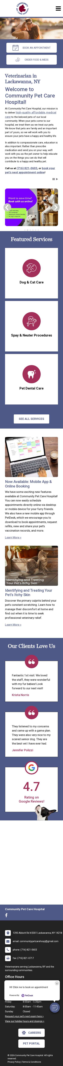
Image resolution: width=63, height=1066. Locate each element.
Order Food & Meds (37, 59)
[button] (55, 1008)
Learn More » (13, 537)
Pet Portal (31, 1043)
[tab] (25, 230)
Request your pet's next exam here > (24, 1016)
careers (34, 1032)
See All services (31, 418)
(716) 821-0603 (27, 168)
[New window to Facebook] (7, 916)
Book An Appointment (37, 47)
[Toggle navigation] (58, 8)
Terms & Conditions (31, 1062)
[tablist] (31, 230)
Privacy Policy (14, 1062)
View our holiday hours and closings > (24, 1021)
